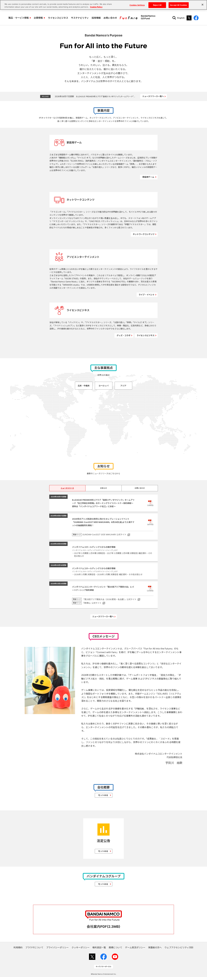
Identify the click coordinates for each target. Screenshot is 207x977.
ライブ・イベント (146, 294)
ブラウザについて (34, 947)
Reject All (157, 5)
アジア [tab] (123, 386)
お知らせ (103, 488)
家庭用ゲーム (148, 177)
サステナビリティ (80, 17)
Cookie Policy (96, 7)
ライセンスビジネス (58, 17)
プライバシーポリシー (57, 947)
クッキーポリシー (81, 947)
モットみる (103, 795)
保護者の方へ (155, 947)
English (181, 18)
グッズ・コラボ (123, 335)
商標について (115, 947)
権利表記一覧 (99, 947)
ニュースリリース (67, 488)
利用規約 (18, 947)
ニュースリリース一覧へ (153, 96)
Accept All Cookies (178, 5)
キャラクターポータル (103, 966)
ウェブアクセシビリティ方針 (178, 947)
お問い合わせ (110, 17)
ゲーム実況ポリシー (135, 947)
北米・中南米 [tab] (84, 386)
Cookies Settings (137, 5)
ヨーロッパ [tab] (103, 386)
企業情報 (38, 18)
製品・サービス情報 (18, 18)
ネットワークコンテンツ (143, 234)
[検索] (174, 18)
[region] (103, 5)
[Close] (202, 5)
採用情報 (96, 17)
